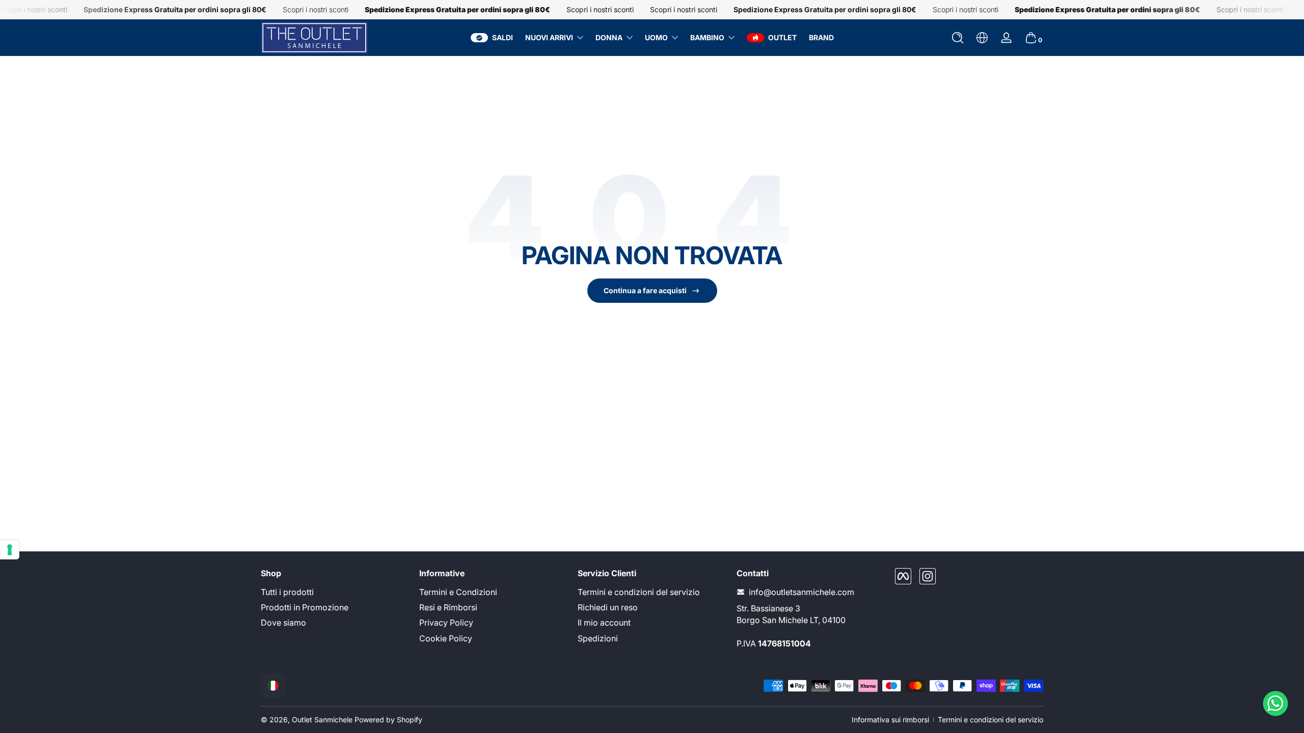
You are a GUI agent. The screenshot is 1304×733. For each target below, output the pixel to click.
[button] (957, 37)
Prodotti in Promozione (304, 607)
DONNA (608, 37)
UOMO (656, 37)
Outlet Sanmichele (322, 719)
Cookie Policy (445, 638)
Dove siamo (283, 622)
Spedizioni (598, 638)
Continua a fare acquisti (645, 290)
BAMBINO (707, 37)
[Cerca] (958, 38)
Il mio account (604, 622)
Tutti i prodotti (287, 592)
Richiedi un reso (608, 607)
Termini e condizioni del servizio (639, 592)
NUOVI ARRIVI (549, 37)
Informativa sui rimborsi (890, 719)
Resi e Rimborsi (448, 607)
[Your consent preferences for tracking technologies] (9, 549)
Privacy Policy (446, 622)
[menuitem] (335, 592)
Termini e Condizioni (458, 592)
